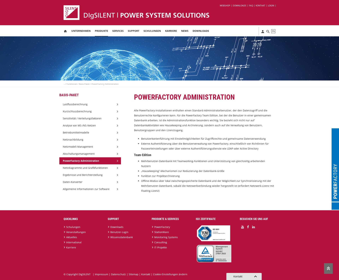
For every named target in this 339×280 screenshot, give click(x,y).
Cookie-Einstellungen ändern (170, 274)
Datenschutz (118, 274)
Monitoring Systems (166, 237)
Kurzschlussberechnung (77, 111)
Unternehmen (81, 30)
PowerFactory (162, 227)
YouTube (242, 227)
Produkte (101, 30)
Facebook (248, 227)
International (74, 242)
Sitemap (133, 274)
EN (273, 31)
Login (271, 5)
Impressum (101, 274)
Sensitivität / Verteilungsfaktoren (82, 118)
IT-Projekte (160, 247)
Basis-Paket (84, 84)
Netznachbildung (73, 139)
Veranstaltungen (76, 232)
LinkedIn (253, 227)
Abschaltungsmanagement (79, 153)
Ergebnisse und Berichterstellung (83, 175)
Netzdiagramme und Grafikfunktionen (85, 167)
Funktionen (72, 84)
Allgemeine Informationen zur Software (86, 189)
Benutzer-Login (119, 232)
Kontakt (260, 5)
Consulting (160, 242)
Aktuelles (71, 237)
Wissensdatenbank (121, 237)
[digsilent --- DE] (172, 12)
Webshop (225, 5)
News (184, 30)
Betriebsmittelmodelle (76, 132)
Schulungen (152, 30)
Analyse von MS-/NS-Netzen (79, 125)
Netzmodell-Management (78, 146)
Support (133, 30)
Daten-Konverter (72, 182)
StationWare (161, 232)
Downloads (239, 5)
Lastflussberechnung (75, 104)
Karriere (171, 30)
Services (118, 30)
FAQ (251, 5)
